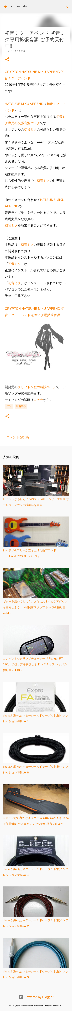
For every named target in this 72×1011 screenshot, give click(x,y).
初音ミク (30, 129)
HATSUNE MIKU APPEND (24, 104)
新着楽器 (21, 406)
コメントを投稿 (17, 437)
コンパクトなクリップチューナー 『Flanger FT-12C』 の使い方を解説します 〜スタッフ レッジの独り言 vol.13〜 (35, 664)
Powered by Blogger (38, 997)
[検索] (66, 6)
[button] (7, 59)
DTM (9, 406)
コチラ (38, 400)
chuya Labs (19, 6)
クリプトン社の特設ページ (37, 387)
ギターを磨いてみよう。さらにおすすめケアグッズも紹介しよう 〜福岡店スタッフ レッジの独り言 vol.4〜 (35, 607)
